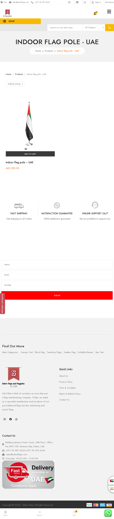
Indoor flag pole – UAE (19, 162)
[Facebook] (10, 419)
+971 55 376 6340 (35, 450)
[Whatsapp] (16, 419)
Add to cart (30, 154)
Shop (12, 21)
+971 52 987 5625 (42, 2)
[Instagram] (4, 419)
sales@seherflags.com (20, 2)
